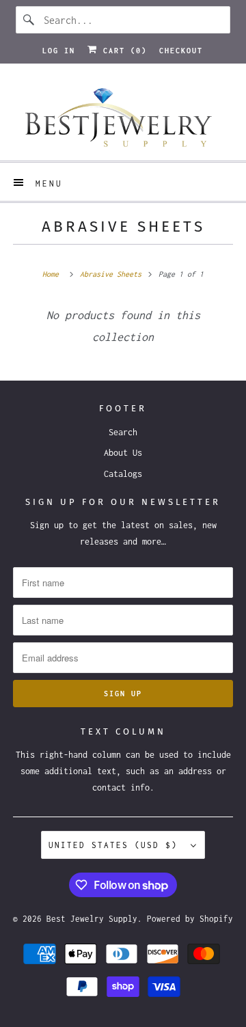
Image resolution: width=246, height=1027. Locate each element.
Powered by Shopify (190, 918)
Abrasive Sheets (123, 226)
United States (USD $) (116, 844)
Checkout (181, 50)
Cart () (122, 50)
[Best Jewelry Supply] (123, 117)
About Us (123, 453)
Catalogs (123, 474)
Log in (58, 50)
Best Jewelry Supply (91, 918)
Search (123, 432)
